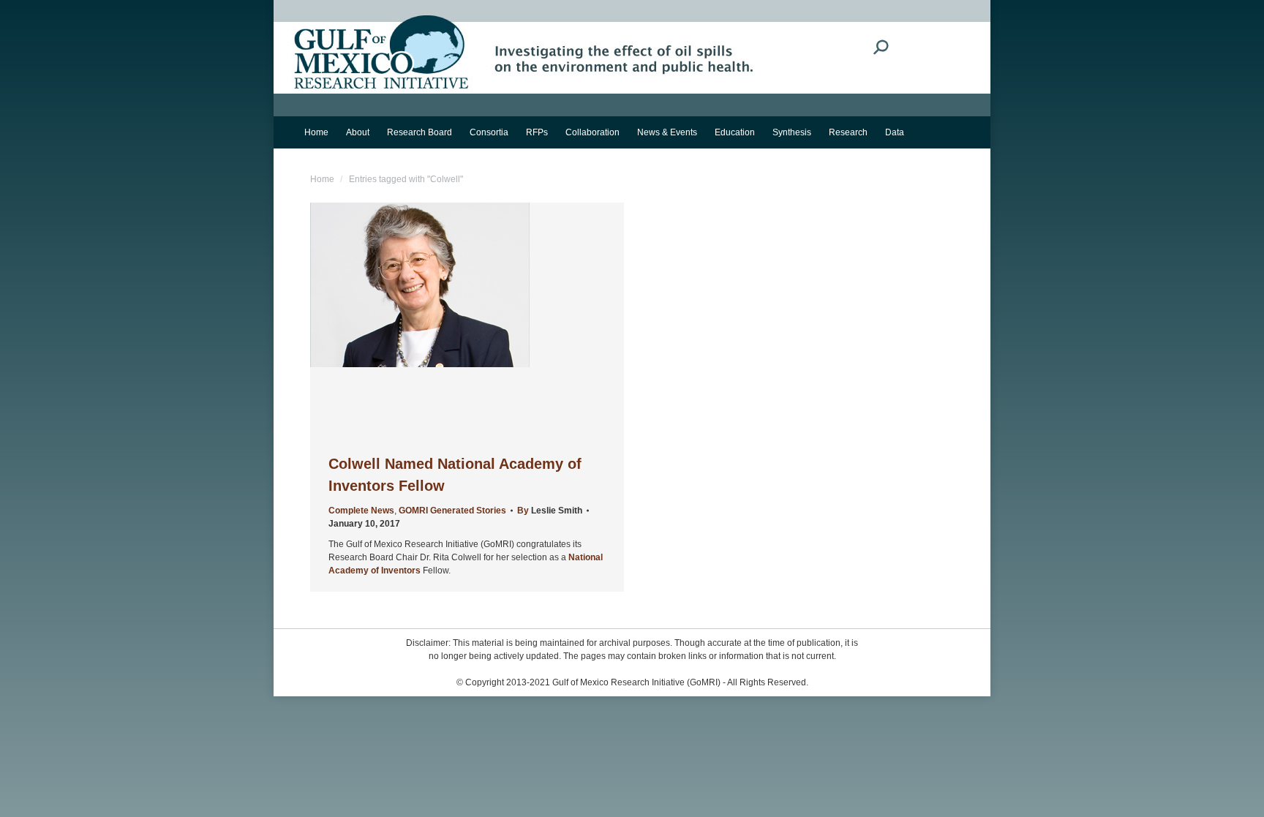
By (549, 510)
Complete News (361, 510)
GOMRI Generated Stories (452, 510)
